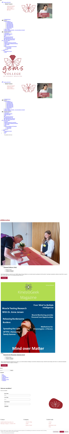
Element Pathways (7, 21)
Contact (27, 423)
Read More (4, 277)
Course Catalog (7, 29)
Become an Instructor (10, 8)
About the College (6, 40)
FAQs (5, 45)
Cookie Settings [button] (55, 431)
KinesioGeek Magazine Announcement (14, 354)
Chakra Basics (6, 32)
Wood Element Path (9, 27)
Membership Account (8, 51)
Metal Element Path (9, 25)
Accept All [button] (61, 431)
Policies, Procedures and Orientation (10, 46)
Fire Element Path (9, 23)
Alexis (10, 269)
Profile (4, 50)
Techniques (4, 380)
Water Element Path (9, 26)
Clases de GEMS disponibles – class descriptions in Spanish (14, 109)
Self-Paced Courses (10, 86)
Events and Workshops (11, 6)
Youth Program (9, 28)
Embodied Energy (7, 19)
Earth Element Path (9, 24)
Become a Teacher (29, 425)
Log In (5, 52)
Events (50, 423)
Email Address (7, 401)
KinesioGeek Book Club (8, 37)
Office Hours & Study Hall (10, 39)
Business (3, 375)
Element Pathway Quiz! (10, 267)
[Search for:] (5, 370)
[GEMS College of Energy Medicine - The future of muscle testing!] (12, 80)
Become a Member (7, 110)
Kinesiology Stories (5, 379)
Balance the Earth (7, 34)
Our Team (6, 41)
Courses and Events (7, 2)
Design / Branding (5, 377)
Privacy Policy (8, 47)
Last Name (6, 397)
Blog (5, 35)
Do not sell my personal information (8, 432)
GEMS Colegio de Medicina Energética (11, 43)
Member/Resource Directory (10, 38)
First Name (6, 393)
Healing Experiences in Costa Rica (10, 42)
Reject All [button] (66, 431)
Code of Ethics (6, 44)
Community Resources (9, 36)
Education (4, 378)
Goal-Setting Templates (8, 33)
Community (12, 270)
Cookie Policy (8, 48)
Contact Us (6, 49)
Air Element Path (9, 22)
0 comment (11, 271)
